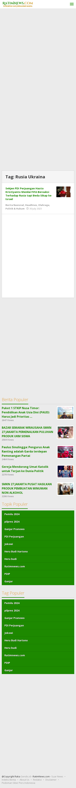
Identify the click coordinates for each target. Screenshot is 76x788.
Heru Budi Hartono (16, 551)
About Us (24, 779)
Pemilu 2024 (11, 514)
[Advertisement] (38, 50)
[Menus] (71, 4)
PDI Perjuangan (14, 536)
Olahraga (43, 205)
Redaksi (37, 779)
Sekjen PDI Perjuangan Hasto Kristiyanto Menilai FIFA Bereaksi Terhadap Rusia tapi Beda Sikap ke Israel (28, 194)
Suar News (57, 776)
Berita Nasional (14, 205)
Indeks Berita (9, 779)
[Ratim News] (18, 4)
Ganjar (8, 581)
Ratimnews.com (14, 566)
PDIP (7, 574)
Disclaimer (51, 779)
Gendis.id (26, 776)
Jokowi (8, 544)
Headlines (31, 205)
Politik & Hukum (15, 208)
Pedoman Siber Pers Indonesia (18, 782)
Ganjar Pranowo (14, 529)
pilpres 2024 (11, 521)
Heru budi (10, 559)
